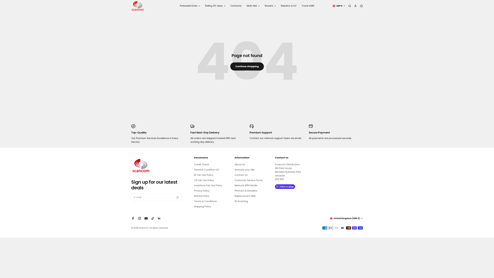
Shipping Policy (202, 206)
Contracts (236, 5)
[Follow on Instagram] (139, 218)
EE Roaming (241, 201)
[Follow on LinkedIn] (159, 218)
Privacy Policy (201, 190)
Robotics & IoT (289, 5)
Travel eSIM (308, 5)
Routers (269, 6)
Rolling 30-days (214, 6)
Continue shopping (247, 66)
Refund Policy (201, 196)
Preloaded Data (188, 6)
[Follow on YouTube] (146, 218)
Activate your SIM (244, 169)
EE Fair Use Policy (203, 175)
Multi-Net (252, 6)
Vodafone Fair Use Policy (208, 185)
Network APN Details (246, 185)
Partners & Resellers (246, 190)
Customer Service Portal (249, 180)
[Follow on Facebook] (133, 218)
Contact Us (241, 175)
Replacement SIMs (245, 196)
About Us (240, 164)
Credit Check (201, 164)
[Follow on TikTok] (152, 218)
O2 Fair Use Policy (204, 180)
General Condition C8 (206, 169)
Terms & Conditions (205, 201)
